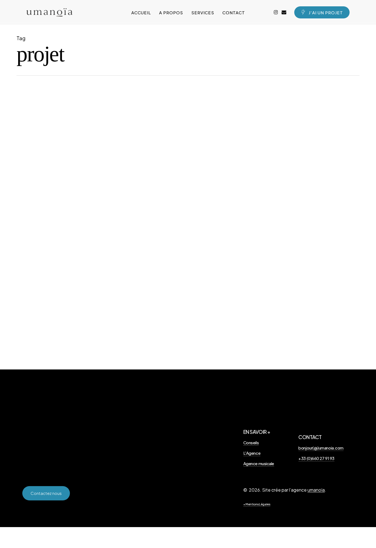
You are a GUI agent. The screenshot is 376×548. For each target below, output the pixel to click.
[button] (46, 493)
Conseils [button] (251, 442)
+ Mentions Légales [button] (256, 504)
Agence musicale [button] (258, 463)
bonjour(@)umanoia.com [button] (321, 447)
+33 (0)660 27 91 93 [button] (316, 458)
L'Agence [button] (251, 453)
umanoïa (316, 490)
